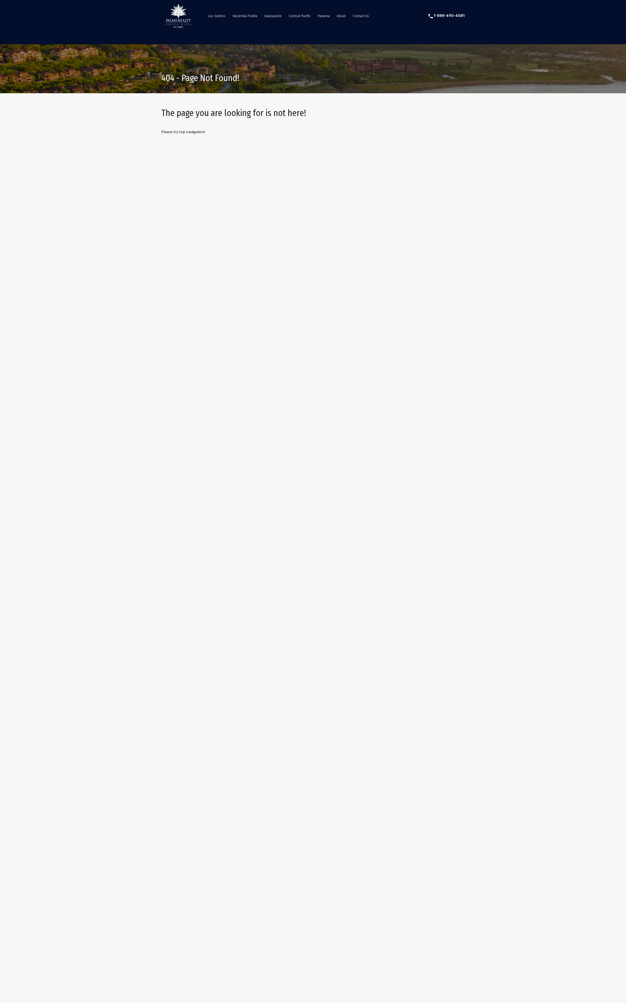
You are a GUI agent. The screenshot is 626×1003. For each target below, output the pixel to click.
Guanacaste (273, 16)
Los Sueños (216, 16)
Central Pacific (300, 16)
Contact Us (361, 16)
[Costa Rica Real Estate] (178, 26)
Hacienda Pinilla (245, 16)
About (341, 16)
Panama (324, 16)
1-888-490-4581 (449, 15)
